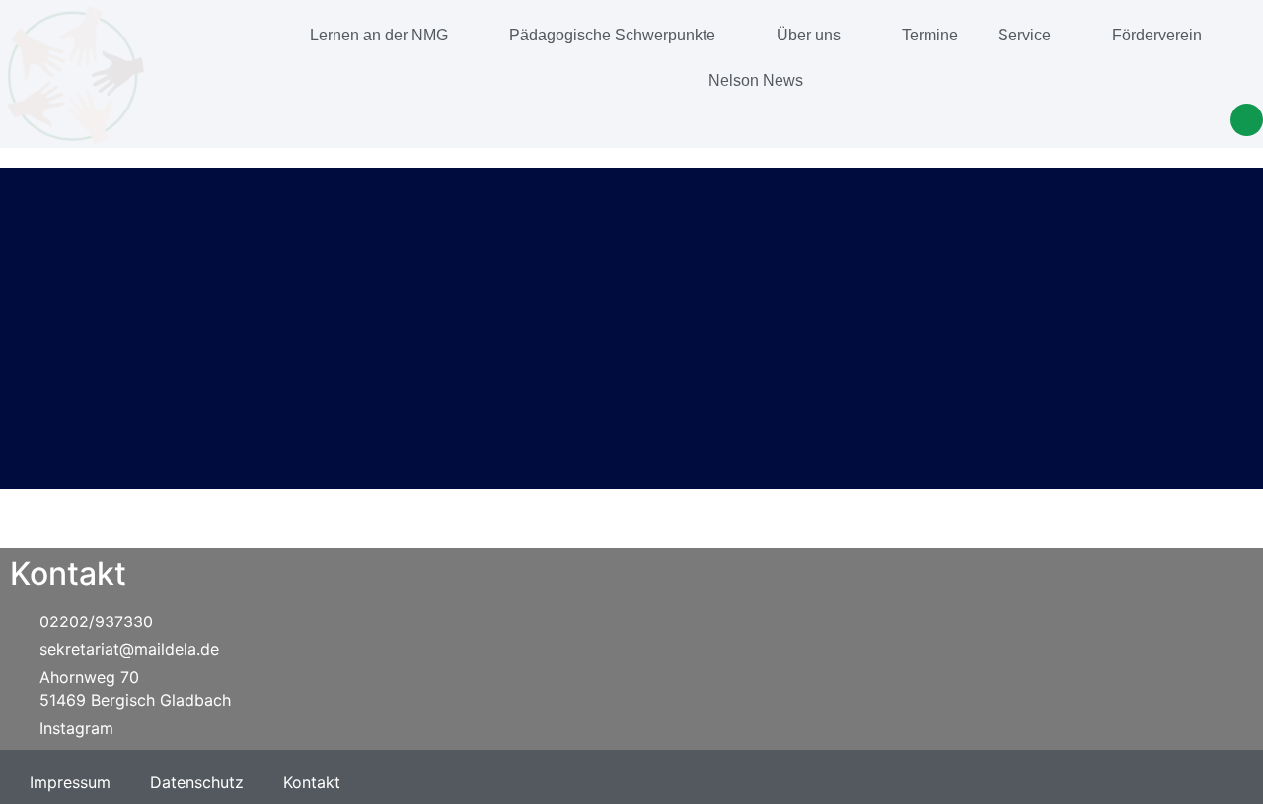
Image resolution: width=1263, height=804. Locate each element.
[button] (1246, 120)
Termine (930, 35)
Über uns (809, 35)
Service (1024, 35)
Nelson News (755, 80)
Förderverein (1157, 35)
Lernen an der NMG (379, 35)
